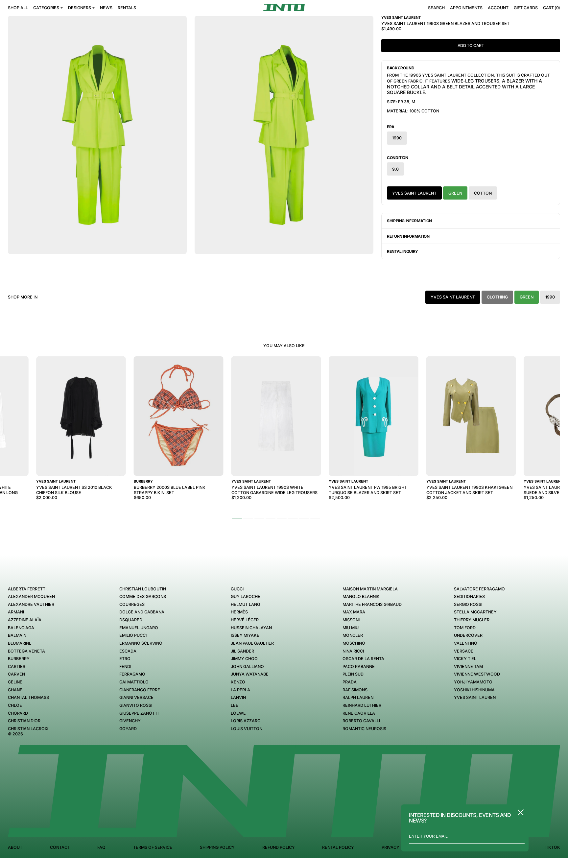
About (15, 847)
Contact (60, 847)
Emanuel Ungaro (138, 627)
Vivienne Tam (468, 666)
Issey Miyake (245, 635)
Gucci (237, 588)
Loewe (238, 713)
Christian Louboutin (142, 588)
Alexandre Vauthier (31, 604)
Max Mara (354, 611)
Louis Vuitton (246, 728)
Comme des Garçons (142, 596)
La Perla (240, 689)
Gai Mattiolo (134, 681)
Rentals (127, 7)
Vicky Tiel (465, 658)
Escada (127, 651)
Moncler (353, 635)
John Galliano (247, 666)
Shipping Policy (217, 847)
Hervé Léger (245, 619)
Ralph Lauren (358, 697)
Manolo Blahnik (361, 596)
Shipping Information (409, 220)
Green (455, 193)
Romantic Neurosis (364, 728)
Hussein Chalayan (251, 627)
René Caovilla (359, 713)
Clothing (497, 297)
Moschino (354, 643)
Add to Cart (471, 45)
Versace (463, 651)
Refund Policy (278, 847)
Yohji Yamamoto (473, 681)
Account (498, 7)
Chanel (16, 689)
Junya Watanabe (250, 674)
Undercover (468, 635)
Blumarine (20, 643)
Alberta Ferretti (27, 588)
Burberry (19, 658)
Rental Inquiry (402, 251)
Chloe (15, 705)
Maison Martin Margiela (370, 588)
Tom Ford (465, 627)
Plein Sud (353, 674)
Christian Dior (24, 720)
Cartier (16, 666)
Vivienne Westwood (477, 674)
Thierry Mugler (471, 619)
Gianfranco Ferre (139, 689)
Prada (350, 681)
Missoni (351, 619)
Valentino (465, 643)
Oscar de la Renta (363, 658)
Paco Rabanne (359, 666)
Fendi (125, 666)
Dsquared (130, 619)
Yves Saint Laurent (414, 193)
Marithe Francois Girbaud (372, 604)
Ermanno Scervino (140, 643)
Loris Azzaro (246, 720)
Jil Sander (242, 651)
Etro (124, 658)
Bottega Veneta (26, 651)
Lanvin (238, 697)
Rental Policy (338, 847)
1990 (397, 137)
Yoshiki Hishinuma (474, 689)
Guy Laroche (245, 596)
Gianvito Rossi (135, 705)
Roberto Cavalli (361, 720)
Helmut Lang (245, 604)
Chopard (18, 713)
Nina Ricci (353, 651)
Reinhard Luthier (362, 705)
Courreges (132, 604)
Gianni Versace (136, 697)
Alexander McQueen (31, 596)
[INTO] (284, 7)
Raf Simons (355, 689)
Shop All (18, 7)
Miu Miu (351, 627)
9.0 (395, 169)
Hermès (239, 611)
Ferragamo (132, 674)
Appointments (466, 7)
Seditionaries (469, 596)
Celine (15, 681)
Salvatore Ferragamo (479, 588)
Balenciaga (21, 627)
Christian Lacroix (28, 728)
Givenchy (130, 720)
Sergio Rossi (468, 604)
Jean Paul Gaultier (252, 643)
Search (436, 7)
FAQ (101, 847)
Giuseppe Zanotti (138, 713)
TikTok (552, 847)
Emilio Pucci (133, 635)
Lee (234, 705)
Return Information (408, 236)
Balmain (17, 635)
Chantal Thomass (28, 697)
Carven (16, 674)
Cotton (483, 193)
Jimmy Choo (244, 658)
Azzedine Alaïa (24, 619)
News (106, 7)
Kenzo (238, 681)
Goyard (128, 728)
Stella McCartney (475, 611)
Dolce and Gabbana (141, 611)
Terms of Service (152, 847)
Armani (16, 611)
